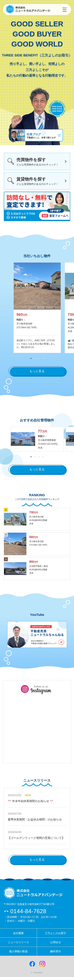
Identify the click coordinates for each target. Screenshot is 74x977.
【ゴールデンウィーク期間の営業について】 (36, 837)
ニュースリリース (18, 942)
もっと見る (37, 371)
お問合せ (55, 942)
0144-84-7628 (27, 911)
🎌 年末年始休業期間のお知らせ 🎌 (31, 801)
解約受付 (55, 951)
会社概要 (18, 933)
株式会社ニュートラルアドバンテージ (28, 9)
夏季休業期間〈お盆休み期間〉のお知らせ (35, 819)
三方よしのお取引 (55, 933)
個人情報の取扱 (18, 951)
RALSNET (38, 972)
